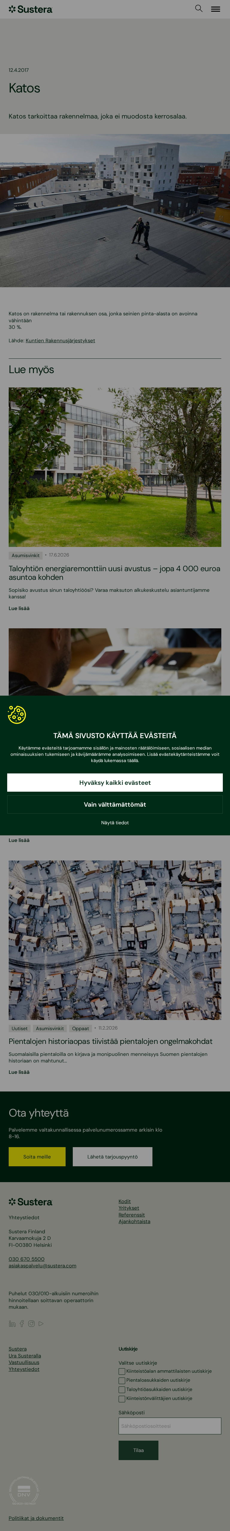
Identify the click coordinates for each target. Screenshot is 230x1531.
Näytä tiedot (115, 823)
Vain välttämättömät (115, 804)
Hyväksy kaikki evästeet (115, 783)
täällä (132, 761)
